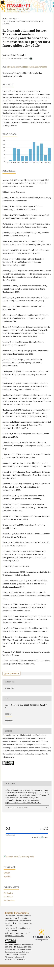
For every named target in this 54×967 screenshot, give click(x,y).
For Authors (8, 897)
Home (5, 19)
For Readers (8, 893)
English (7, 873)
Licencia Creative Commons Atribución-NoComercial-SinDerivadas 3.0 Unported (15, 956)
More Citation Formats (17, 807)
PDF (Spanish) (12, 673)
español (7, 876)
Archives (13, 19)
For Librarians (9, 900)
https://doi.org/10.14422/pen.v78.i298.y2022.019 (27, 67)
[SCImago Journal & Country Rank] (19, 856)
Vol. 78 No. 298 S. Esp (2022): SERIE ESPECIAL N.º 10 (23, 21)
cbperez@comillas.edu (14, 935)
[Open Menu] (2, 2)
